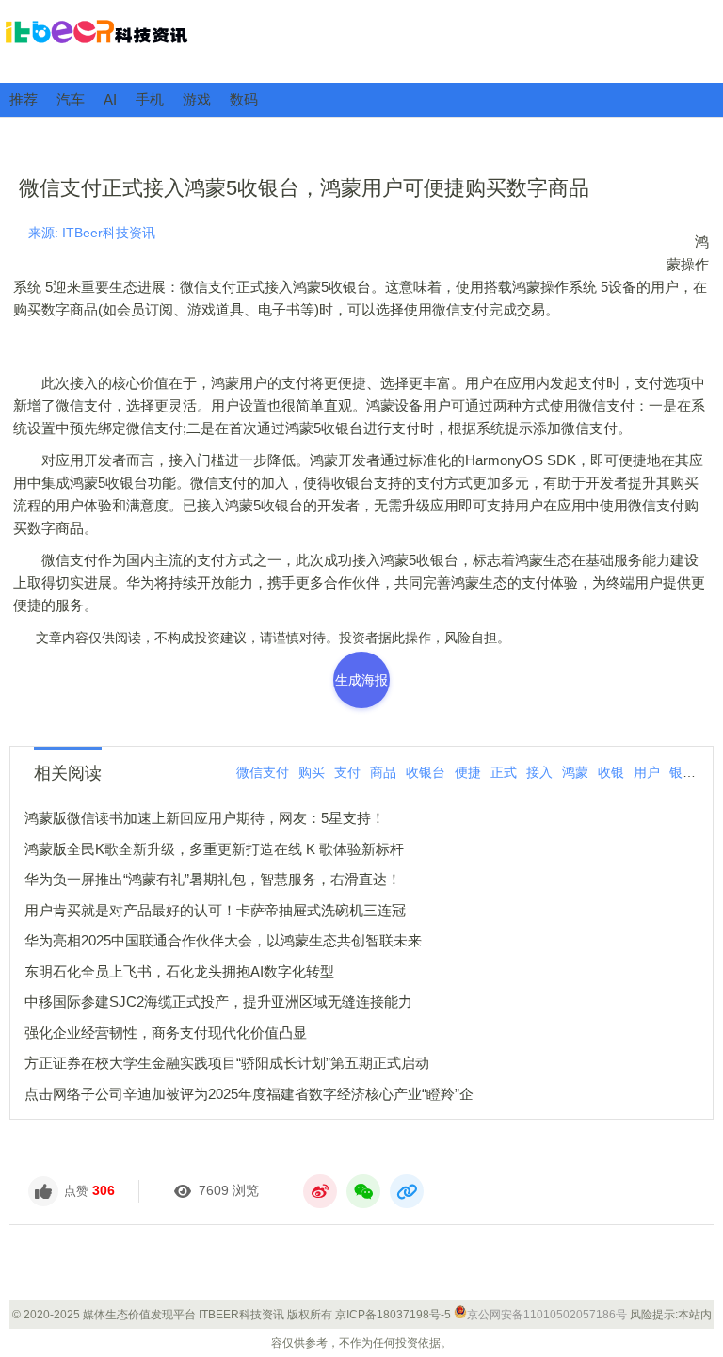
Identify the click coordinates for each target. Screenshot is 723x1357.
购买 (311, 772)
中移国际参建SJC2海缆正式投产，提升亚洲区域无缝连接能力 (218, 1002)
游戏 (197, 99)
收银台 (425, 772)
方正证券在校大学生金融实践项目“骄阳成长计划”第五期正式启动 (226, 1063)
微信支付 (262, 772)
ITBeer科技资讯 (361, 40)
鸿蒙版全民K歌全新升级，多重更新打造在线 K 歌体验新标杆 (214, 849)
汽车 (70, 99)
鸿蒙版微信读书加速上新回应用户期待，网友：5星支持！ (204, 818)
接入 (539, 772)
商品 (383, 772)
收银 (611, 772)
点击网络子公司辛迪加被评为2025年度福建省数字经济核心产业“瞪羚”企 (249, 1094)
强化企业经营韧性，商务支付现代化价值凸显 (165, 1033)
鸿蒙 (575, 772)
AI (110, 99)
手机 (150, 99)
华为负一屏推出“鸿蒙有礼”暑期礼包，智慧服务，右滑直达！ (212, 879)
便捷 (468, 772)
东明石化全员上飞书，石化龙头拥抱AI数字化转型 (179, 971)
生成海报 (361, 679)
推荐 (23, 99)
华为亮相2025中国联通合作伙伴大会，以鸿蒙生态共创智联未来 (223, 940)
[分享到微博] (320, 1191)
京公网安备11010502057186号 (547, 1314)
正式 (503, 772)
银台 (682, 772)
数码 (244, 99)
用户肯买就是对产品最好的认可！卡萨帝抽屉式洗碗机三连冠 (215, 910)
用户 (647, 772)
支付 (347, 772)
